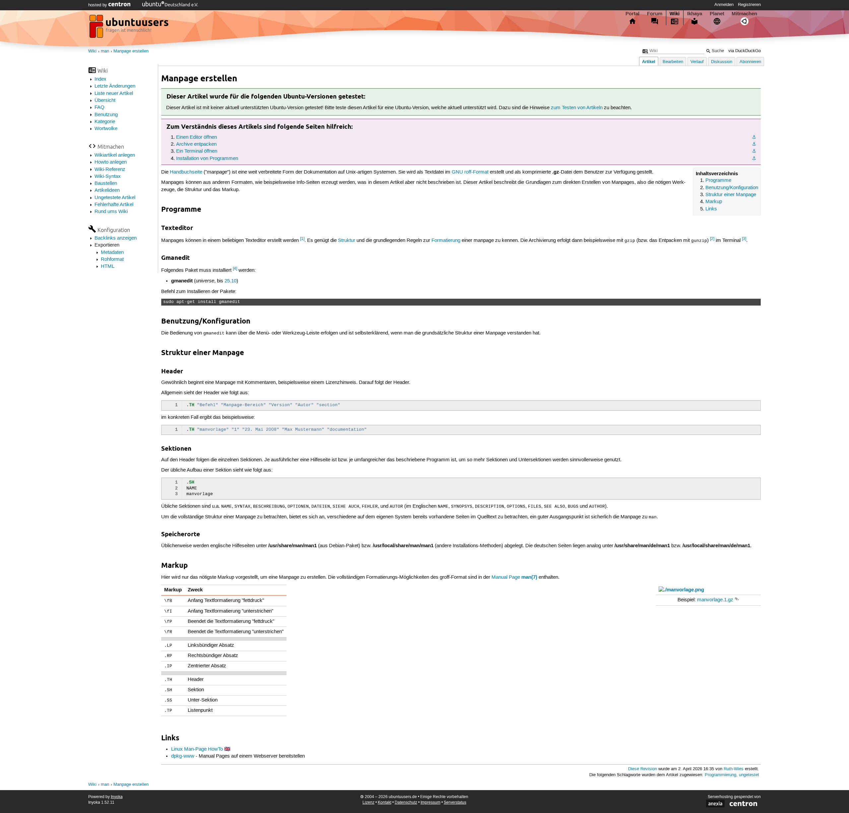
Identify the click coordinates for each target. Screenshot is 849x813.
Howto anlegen (111, 162)
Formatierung (445, 240)
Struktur (346, 240)
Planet (717, 13)
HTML (107, 266)
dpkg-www (182, 756)
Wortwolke (106, 129)
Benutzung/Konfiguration (731, 188)
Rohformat (112, 259)
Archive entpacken (196, 144)
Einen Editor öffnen (196, 137)
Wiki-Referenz (110, 170)
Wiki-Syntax (108, 177)
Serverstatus (455, 802)
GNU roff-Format (470, 172)
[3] (744, 238)
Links (711, 209)
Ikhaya (694, 13)
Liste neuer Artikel (114, 94)
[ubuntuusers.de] (129, 28)
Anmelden (724, 4)
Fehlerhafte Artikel (114, 205)
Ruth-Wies (734, 769)
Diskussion (721, 61)
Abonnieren (750, 61)
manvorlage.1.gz (715, 600)
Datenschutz (406, 802)
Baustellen (106, 183)
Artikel (648, 61)
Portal (632, 13)
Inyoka (117, 796)
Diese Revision (642, 769)
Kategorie (105, 122)
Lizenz (368, 802)
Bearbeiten (673, 61)
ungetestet (749, 775)
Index (100, 79)
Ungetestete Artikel (115, 198)
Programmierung (720, 775)
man (105, 51)
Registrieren (749, 4)
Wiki (675, 13)
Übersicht (105, 101)
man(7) (529, 577)
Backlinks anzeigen (116, 238)
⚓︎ (754, 137)
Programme (718, 181)
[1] (302, 238)
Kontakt (384, 802)
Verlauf (697, 61)
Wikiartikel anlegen (115, 155)
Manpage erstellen (131, 51)
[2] (712, 238)
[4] (235, 268)
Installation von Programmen (207, 159)
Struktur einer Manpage (730, 195)
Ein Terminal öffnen (196, 151)
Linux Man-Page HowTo (197, 749)
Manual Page (505, 577)
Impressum (430, 802)
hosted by (98, 5)
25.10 (230, 281)
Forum (654, 13)
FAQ (99, 108)
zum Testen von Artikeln (577, 108)
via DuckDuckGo (744, 50)
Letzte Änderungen (115, 86)
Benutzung (106, 115)
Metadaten (112, 253)
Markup (713, 202)
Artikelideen (107, 190)
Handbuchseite (186, 172)
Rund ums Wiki (111, 212)
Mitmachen (744, 13)
